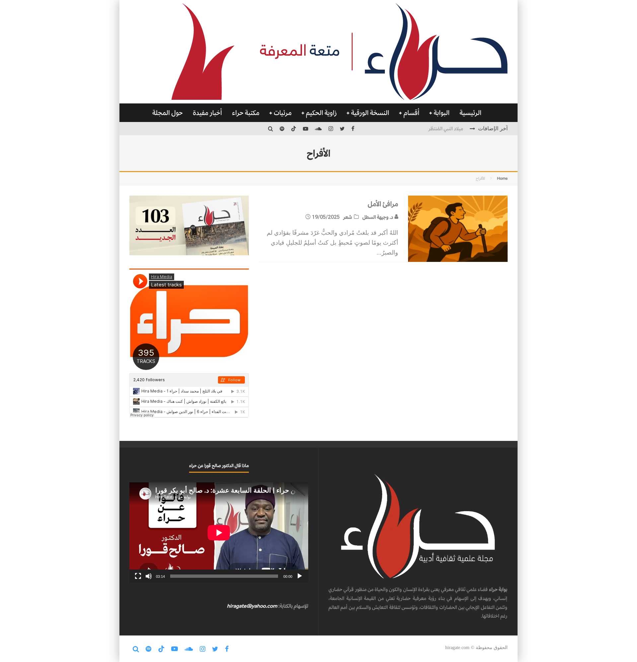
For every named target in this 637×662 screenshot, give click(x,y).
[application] (218, 532)
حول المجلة (167, 112)
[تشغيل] (299, 576)
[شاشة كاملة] (138, 576)
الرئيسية (470, 112)
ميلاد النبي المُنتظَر (445, 128)
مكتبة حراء (245, 112)
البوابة (442, 112)
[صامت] (148, 576)
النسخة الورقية (370, 112)
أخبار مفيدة (207, 112)
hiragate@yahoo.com (252, 606)
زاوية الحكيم (321, 112)
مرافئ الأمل (375, 204)
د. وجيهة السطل (378, 217)
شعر (347, 217)
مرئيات (283, 112)
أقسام (411, 112)
